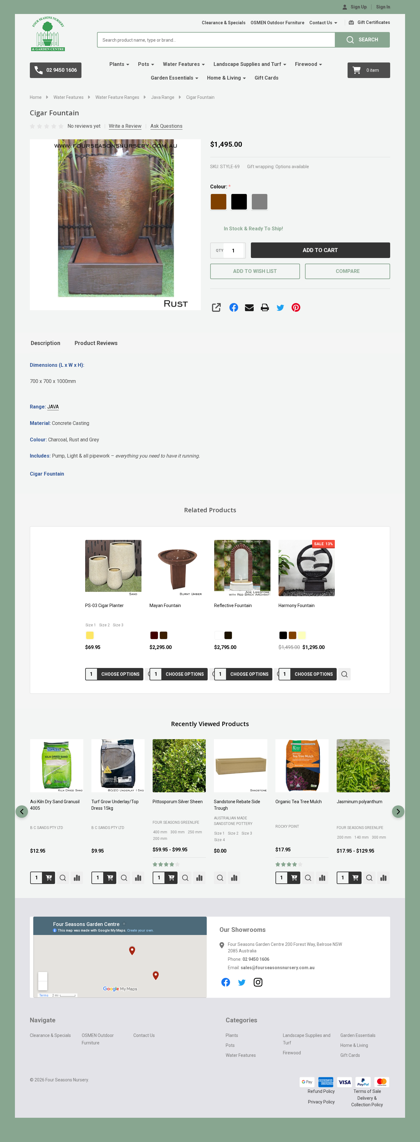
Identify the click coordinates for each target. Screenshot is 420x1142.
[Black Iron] (228, 635)
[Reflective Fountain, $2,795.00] (242, 568)
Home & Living (224, 78)
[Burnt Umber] (163, 635)
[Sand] (89, 635)
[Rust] (292, 635)
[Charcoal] (283, 635)
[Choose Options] (171, 878)
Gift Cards (267, 78)
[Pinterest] (296, 307)
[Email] (249, 307)
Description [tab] (45, 343)
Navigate (42, 1020)
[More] (335, 23)
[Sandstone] (302, 635)
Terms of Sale (367, 1091)
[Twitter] (280, 307)
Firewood (306, 64)
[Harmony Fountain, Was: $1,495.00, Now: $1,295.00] (307, 568)
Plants (116, 64)
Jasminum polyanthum (359, 801)
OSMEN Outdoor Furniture (277, 22)
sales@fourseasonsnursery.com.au (278, 967)
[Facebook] (233, 307)
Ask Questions (166, 126)
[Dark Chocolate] (154, 635)
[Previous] (22, 811)
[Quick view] (344, 674)
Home (36, 97)
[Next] (398, 811)
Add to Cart (320, 250)
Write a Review (125, 126)
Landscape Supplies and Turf (247, 64)
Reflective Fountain (233, 605)
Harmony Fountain (297, 605)
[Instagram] (258, 982)
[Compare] (77, 878)
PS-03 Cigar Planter (104, 605)
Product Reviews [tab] (96, 343)
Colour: (220, 187)
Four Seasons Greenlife (176, 823)
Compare (348, 271)
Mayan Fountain (165, 605)
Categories (241, 1020)
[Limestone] (219, 635)
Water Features (181, 64)
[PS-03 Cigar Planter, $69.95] (113, 568)
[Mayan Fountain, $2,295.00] (178, 568)
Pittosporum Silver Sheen (178, 801)
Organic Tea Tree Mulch (298, 801)
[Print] (265, 307)
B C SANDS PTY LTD (46, 828)
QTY (220, 250)
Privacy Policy (321, 1101)
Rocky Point (287, 826)
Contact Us (320, 22)
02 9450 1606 (255, 959)
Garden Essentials (172, 78)
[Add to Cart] (49, 878)
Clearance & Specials (224, 22)
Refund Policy (321, 1091)
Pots (143, 64)
